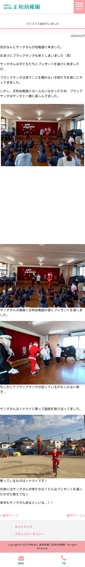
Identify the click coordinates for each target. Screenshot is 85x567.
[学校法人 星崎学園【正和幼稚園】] (21, 6)
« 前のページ (9, 515)
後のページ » (76, 515)
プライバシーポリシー (29, 534)
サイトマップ (23, 527)
